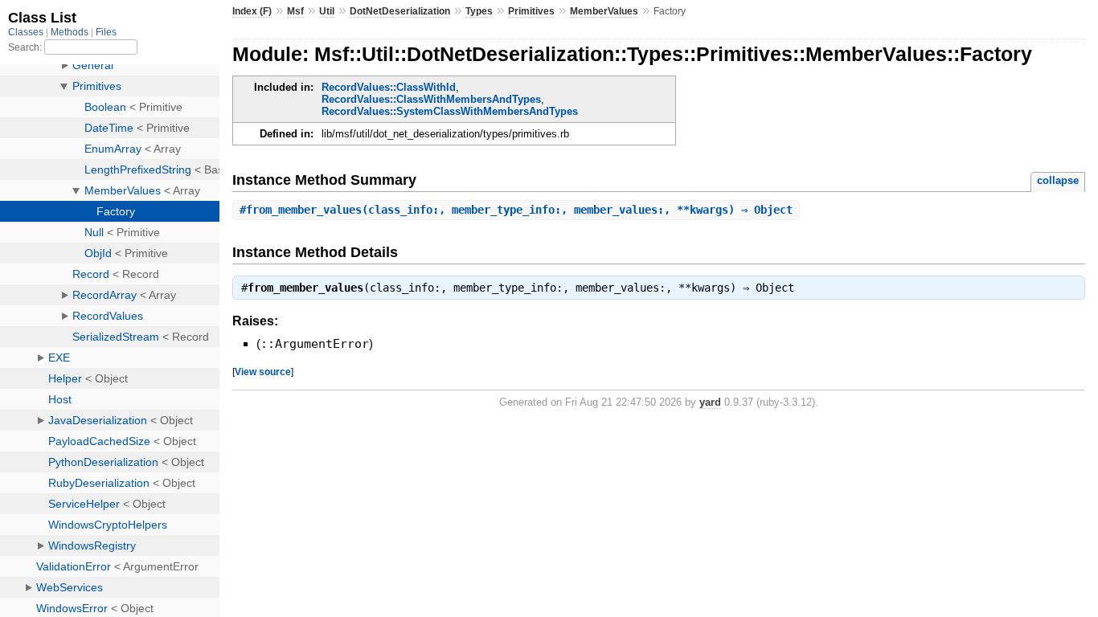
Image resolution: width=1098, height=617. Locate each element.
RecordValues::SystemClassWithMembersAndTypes (450, 111)
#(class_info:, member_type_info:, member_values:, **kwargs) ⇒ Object (516, 209)
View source (263, 371)
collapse (1058, 180)
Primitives (531, 11)
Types (479, 11)
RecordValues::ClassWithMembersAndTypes (431, 99)
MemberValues (604, 11)
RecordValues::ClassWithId (389, 87)
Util (326, 11)
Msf (295, 11)
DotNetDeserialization (400, 11)
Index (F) (252, 11)
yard (710, 402)
